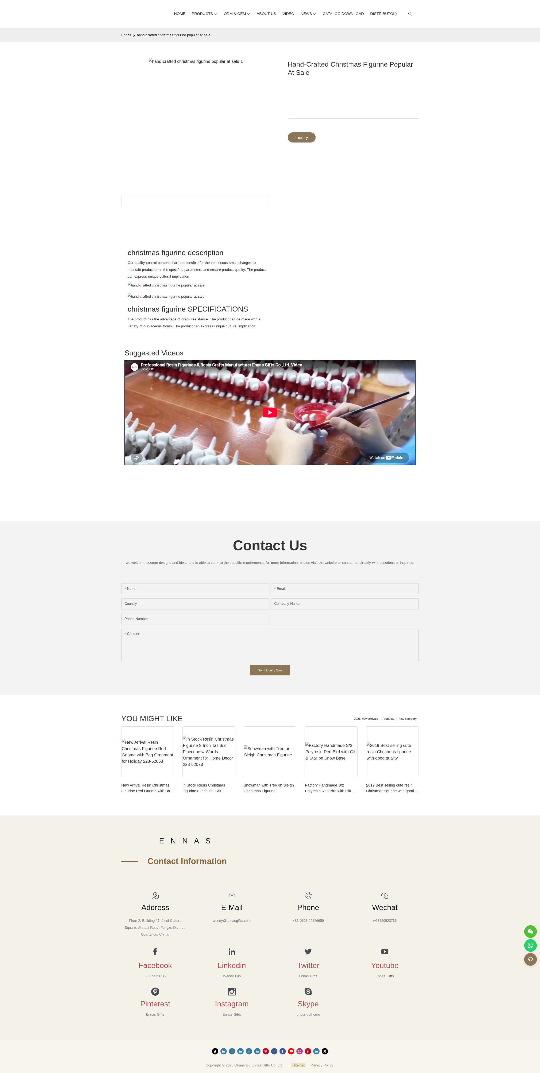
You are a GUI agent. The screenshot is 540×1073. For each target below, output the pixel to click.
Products (388, 718)
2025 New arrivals (366, 718)
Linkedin (232, 965)
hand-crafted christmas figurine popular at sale (173, 35)
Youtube (385, 965)
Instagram (232, 1004)
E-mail (232, 907)
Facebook (155, 965)
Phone (308, 907)
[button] (396, 14)
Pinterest (155, 1004)
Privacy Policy (321, 1065)
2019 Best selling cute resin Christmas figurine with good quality (390, 788)
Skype (308, 1004)
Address (155, 907)
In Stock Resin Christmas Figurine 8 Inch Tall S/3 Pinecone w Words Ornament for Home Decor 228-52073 (207, 788)
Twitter (308, 965)
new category (408, 718)
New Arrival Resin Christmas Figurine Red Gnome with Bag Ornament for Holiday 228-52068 (146, 788)
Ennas (126, 35)
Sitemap (298, 1065)
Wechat (385, 907)
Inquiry (301, 137)
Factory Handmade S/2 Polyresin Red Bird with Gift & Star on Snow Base (330, 788)
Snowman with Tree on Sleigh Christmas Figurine (269, 788)
